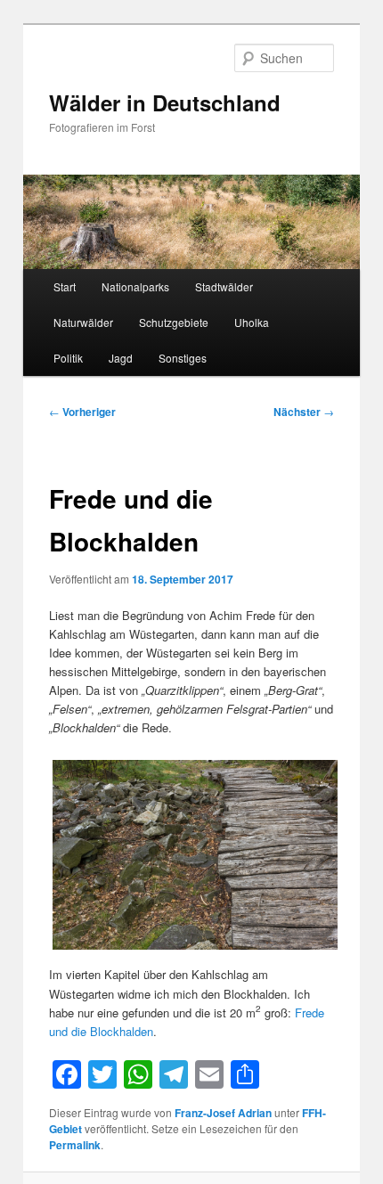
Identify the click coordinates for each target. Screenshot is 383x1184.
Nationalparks (135, 286)
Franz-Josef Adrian (223, 1113)
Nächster (303, 412)
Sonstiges (183, 357)
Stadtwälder (224, 286)
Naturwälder (83, 322)
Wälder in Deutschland (165, 102)
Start (64, 286)
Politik (68, 357)
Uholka (251, 322)
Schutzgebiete (173, 322)
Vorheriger (82, 412)
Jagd (121, 357)
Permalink (75, 1145)
